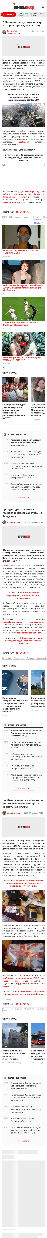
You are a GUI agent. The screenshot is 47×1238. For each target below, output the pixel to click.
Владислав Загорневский (13, 32)
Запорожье (17, 1009)
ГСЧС (5, 217)
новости (26, 217)
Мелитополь (15, 217)
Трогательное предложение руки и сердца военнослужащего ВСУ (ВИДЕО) (23, 97)
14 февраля (6, 1010)
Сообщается (8, 565)
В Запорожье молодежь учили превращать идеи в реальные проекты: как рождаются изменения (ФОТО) (14, 411)
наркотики (29, 1009)
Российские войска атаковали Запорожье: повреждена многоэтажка (14, 1054)
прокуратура (19, 658)
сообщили (12, 1205)
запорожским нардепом (29, 632)
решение (30, 658)
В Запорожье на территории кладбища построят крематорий (23, 595)
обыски (40, 1009)
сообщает (24, 142)
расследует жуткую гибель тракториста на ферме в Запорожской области (23, 194)
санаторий (41, 658)
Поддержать (9, 14)
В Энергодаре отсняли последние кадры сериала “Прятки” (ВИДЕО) (24, 158)
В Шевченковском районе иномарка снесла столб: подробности (24, 992)
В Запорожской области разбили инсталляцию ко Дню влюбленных (25, 1230)
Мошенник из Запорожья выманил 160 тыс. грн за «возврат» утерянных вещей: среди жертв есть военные (14, 705)
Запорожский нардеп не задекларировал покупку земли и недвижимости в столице (25, 883)
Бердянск (7, 658)
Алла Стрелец (13, 522)
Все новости (23, 497)
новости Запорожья (37, 218)
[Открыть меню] (3, 7)
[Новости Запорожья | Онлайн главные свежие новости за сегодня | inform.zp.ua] (23, 7)
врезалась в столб (11, 202)
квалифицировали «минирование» (23, 622)
